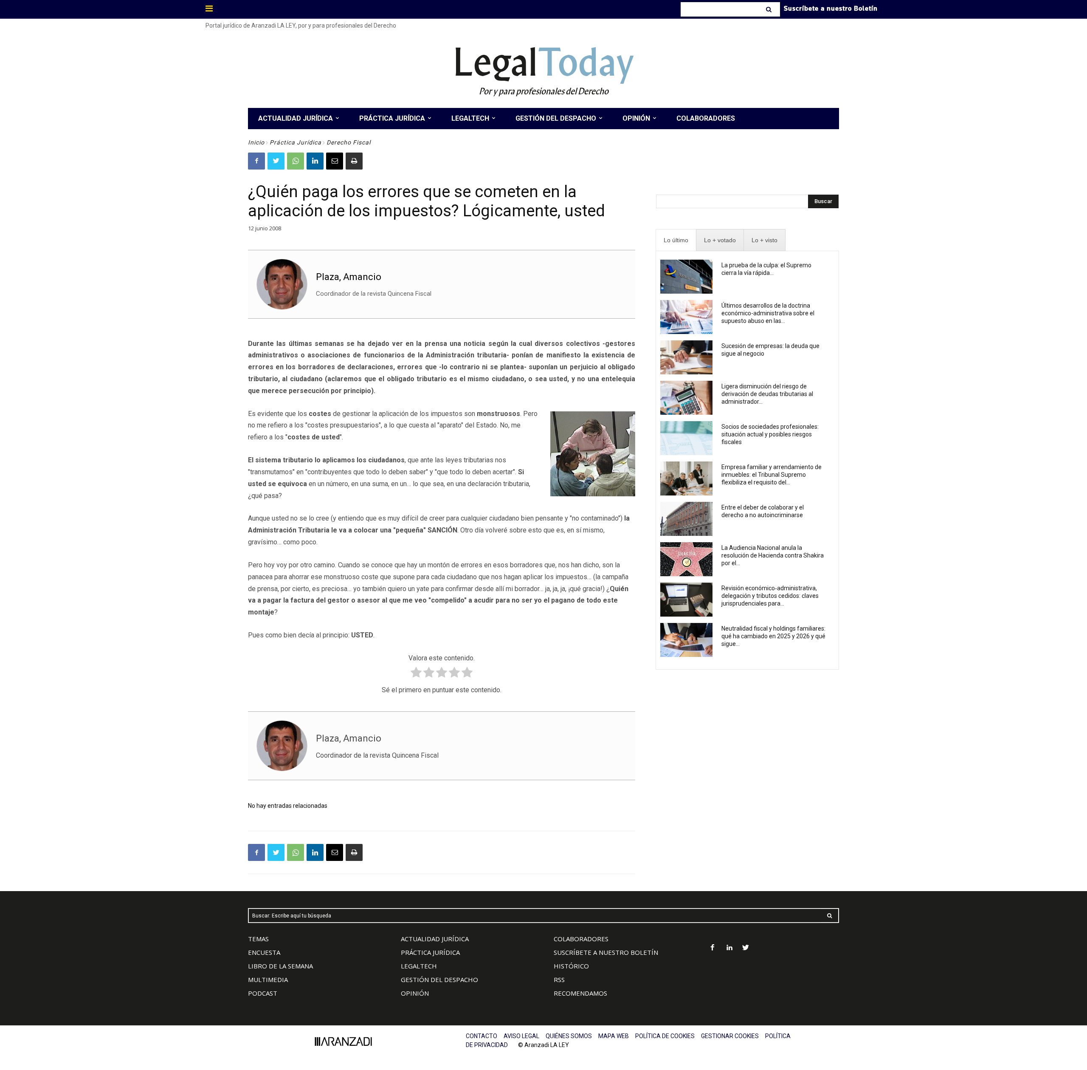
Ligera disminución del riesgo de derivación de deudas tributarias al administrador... (767, 394)
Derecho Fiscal (349, 142)
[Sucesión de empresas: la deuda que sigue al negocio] (686, 357)
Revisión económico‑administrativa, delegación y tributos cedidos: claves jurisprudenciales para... (770, 596)
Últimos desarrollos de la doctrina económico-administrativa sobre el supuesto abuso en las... (767, 313)
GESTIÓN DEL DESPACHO (439, 979)
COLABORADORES (581, 938)
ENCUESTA (264, 952)
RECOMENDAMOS (580, 993)
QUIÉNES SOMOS (569, 1036)
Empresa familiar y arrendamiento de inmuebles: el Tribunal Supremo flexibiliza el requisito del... (771, 475)
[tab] (676, 240)
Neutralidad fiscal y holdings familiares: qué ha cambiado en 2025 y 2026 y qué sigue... (773, 636)
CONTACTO (481, 1036)
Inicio (256, 142)
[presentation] (676, 240)
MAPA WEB (613, 1036)
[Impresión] (354, 161)
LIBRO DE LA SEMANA (280, 966)
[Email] (334, 161)
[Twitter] (276, 161)
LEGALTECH (419, 966)
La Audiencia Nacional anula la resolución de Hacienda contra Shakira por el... (772, 555)
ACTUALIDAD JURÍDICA (435, 938)
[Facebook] (256, 161)
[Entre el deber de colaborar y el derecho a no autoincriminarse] (686, 519)
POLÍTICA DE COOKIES (665, 1036)
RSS (559, 979)
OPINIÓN (415, 993)
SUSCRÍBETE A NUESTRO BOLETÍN (606, 952)
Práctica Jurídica (295, 142)
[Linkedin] (315, 161)
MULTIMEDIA (268, 979)
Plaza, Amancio (348, 277)
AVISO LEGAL (521, 1036)
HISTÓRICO (571, 966)
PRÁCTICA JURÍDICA (430, 952)
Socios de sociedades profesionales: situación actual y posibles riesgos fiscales (770, 434)
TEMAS (258, 938)
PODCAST (262, 993)
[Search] (770, 9)
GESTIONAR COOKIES (730, 1036)
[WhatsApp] (295, 161)
